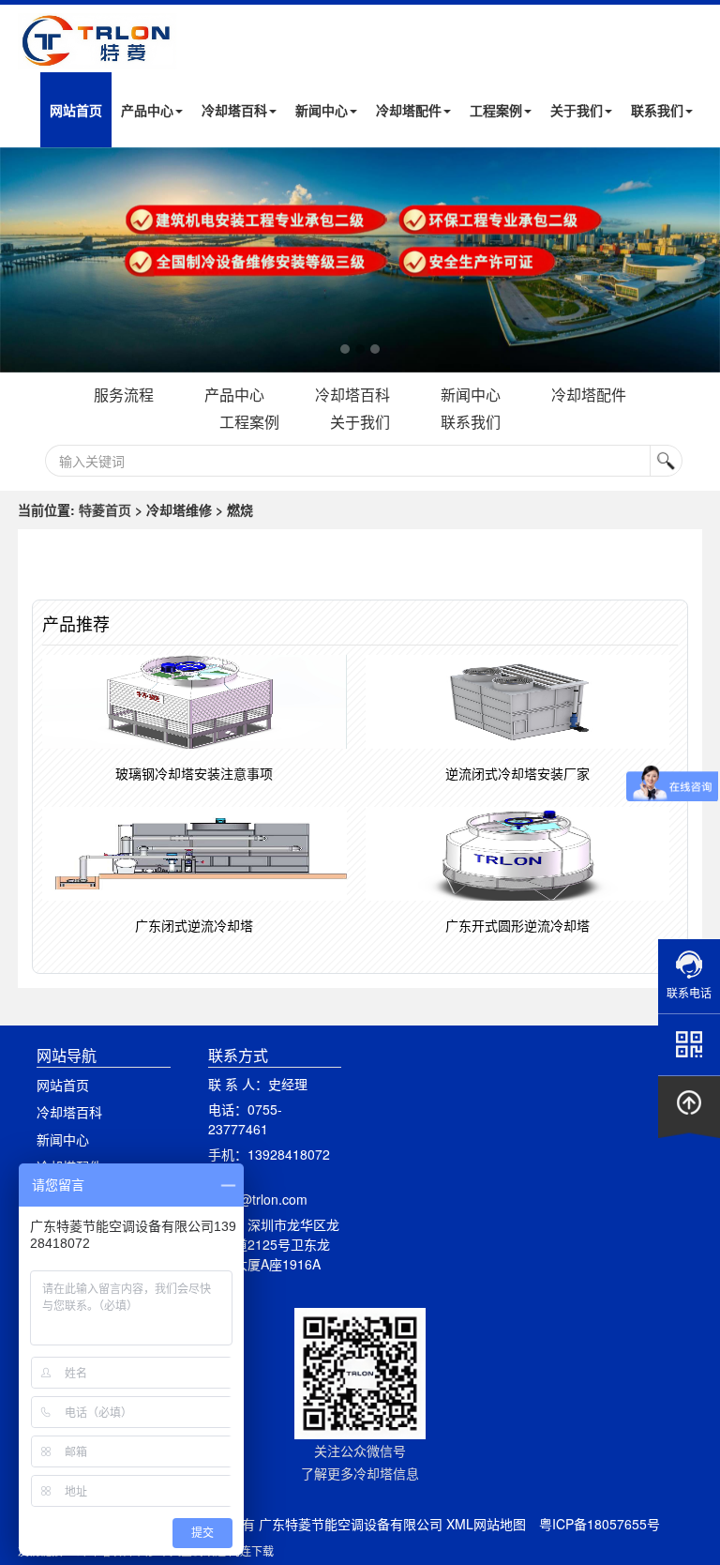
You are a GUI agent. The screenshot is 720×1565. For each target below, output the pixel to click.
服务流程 (124, 394)
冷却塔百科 (234, 109)
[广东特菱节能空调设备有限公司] (97, 55)
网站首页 (76, 109)
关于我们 (576, 109)
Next (19, 260)
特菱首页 (105, 509)
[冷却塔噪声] (360, 259)
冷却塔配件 (409, 109)
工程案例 (496, 109)
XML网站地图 (486, 1523)
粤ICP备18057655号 (599, 1523)
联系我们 (657, 109)
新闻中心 (321, 109)
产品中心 (147, 109)
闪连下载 (251, 1550)
